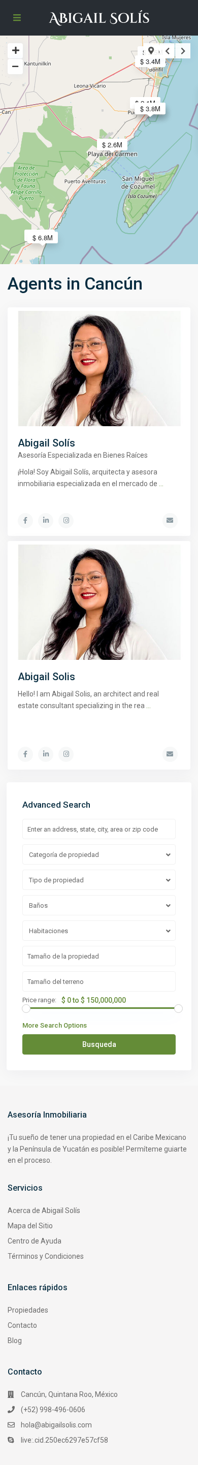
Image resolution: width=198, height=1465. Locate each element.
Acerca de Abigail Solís (44, 1210)
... (161, 484)
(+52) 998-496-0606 (53, 1410)
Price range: (39, 1000)
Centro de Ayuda (34, 1241)
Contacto (22, 1325)
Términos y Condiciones (46, 1256)
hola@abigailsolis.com (56, 1425)
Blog (15, 1340)
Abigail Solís (46, 443)
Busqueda (99, 1044)
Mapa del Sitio (30, 1226)
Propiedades (28, 1310)
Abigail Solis (46, 677)
